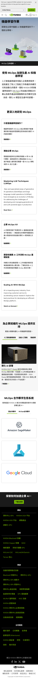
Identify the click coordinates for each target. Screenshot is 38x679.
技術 (5, 645)
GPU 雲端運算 (23, 594)
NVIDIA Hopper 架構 (11, 543)
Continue (31, 10)
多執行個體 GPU (19, 548)
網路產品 (22, 520)
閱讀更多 (7, 139)
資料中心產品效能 (10, 589)
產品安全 (23, 673)
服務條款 (29, 671)
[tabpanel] (19, 364)
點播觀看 (7, 243)
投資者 (24, 631)
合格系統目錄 (8, 617)
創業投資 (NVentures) (11, 635)
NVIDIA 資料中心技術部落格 (13, 613)
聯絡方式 (32, 673)
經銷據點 (19, 617)
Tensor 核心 (7, 557)
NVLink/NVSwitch (22, 552)
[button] (26, 15)
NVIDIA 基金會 (8, 640)
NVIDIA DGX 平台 (23, 516)
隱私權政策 (8, 671)
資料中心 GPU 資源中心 (12, 584)
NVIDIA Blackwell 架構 (11, 538)
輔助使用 (6, 673)
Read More (8, 210)
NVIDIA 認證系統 (9, 603)
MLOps (16, 91)
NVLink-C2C (8, 552)
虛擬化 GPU (7, 525)
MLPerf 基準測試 (9, 598)
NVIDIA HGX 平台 (10, 520)
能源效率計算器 (9, 594)
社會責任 (26, 640)
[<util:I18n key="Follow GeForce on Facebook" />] (12, 661)
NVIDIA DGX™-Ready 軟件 (11, 369)
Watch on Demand (10, 306)
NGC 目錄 (22, 598)
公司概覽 (16, 631)
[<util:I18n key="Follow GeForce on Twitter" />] (19, 661)
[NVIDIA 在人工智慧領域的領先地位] (15, 15)
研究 (18, 640)
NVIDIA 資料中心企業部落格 (13, 608)
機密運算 (6, 548)
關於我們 (6, 631)
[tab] (9, 337)
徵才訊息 (12, 645)
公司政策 (14, 673)
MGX (23, 543)
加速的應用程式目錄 (10, 570)
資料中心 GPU (8, 516)
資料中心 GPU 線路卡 (11, 580)
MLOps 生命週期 (8, 63)
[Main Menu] (2, 15)
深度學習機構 (24, 589)
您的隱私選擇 (19, 671)
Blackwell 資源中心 (10, 575)
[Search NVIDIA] (6, 14)
